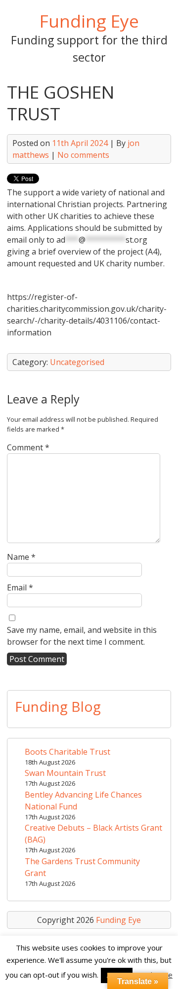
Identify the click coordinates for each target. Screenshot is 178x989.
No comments (83, 154)
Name (21, 556)
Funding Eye (89, 21)
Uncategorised (77, 362)
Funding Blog (58, 706)
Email (20, 587)
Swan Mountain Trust (65, 773)
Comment (28, 447)
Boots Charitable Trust (67, 751)
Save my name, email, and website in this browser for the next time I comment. (82, 635)
